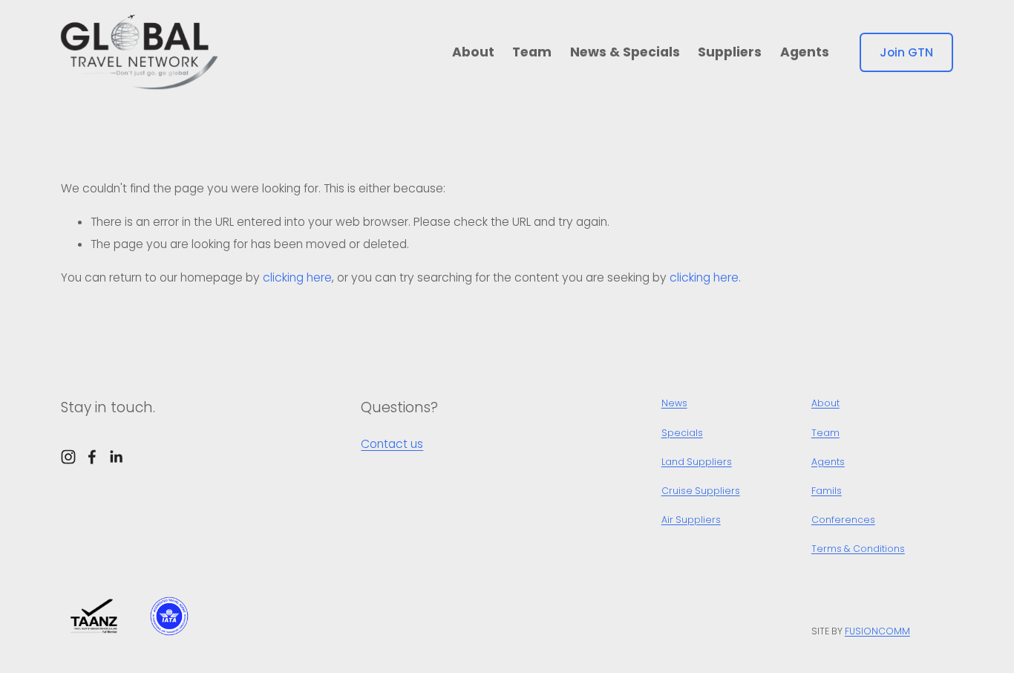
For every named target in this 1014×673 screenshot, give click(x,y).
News (674, 403)
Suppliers (730, 52)
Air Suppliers (691, 519)
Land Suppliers (696, 461)
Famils (826, 490)
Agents (804, 52)
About (473, 52)
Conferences (843, 519)
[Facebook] (92, 456)
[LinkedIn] (115, 456)
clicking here (297, 277)
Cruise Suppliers (700, 490)
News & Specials (625, 52)
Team (532, 52)
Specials (682, 432)
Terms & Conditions (858, 548)
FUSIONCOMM (877, 631)
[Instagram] (68, 456)
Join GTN (906, 52)
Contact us (392, 444)
